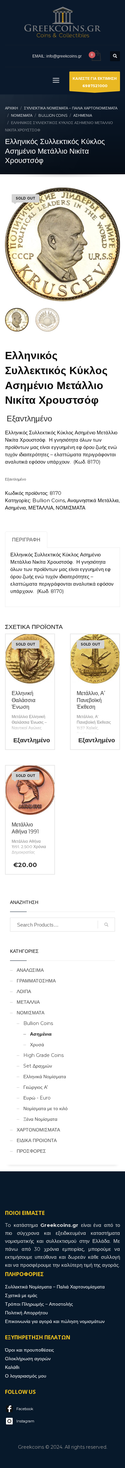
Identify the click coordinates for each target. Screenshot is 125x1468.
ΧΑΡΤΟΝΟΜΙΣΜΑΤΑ (38, 1130)
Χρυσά (37, 1045)
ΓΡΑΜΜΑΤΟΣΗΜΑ (36, 981)
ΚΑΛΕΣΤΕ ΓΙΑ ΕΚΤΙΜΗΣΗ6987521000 (95, 82)
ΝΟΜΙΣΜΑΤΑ (70, 508)
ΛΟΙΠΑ (24, 991)
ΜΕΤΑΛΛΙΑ (40, 508)
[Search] (106, 925)
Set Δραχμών (37, 1066)
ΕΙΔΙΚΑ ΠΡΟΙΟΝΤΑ (37, 1140)
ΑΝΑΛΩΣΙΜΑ (30, 970)
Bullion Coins (48, 500)
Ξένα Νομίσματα (40, 1119)
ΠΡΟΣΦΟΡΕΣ (31, 1151)
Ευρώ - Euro (37, 1098)
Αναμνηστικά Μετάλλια (93, 500)
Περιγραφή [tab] (26, 539)
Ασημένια (15, 508)
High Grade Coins (43, 1055)
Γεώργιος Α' (35, 1087)
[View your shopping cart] (95, 56)
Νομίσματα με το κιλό (45, 1108)
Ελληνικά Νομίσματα (44, 1077)
